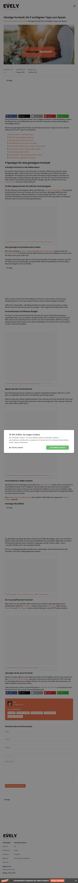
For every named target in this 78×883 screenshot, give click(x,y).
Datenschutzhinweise (21, 442)
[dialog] (39, 441)
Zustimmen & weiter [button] (57, 447)
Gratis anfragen (57, 881)
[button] (39, 880)
